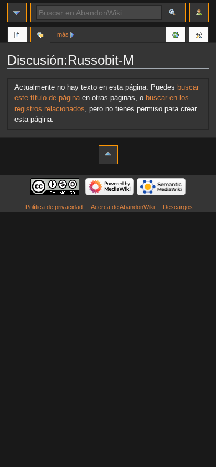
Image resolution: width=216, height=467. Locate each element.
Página (17, 36)
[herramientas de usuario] (199, 12)
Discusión (40, 36)
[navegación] (17, 12)
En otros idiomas (175, 36)
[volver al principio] (108, 154)
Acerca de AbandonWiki (123, 207)
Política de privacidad (54, 207)
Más (63, 34)
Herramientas (198, 36)
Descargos (178, 207)
